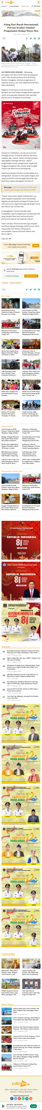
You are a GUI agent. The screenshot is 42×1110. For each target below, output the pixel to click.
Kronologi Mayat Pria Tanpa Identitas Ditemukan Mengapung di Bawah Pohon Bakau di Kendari (31, 332)
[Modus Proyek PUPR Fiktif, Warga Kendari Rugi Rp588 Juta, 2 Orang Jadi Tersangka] (31, 385)
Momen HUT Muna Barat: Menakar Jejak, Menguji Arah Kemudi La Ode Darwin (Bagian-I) (10, 972)
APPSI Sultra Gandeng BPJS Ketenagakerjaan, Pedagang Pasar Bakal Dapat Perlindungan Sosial (31, 461)
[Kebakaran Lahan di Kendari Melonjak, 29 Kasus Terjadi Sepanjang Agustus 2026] (31, 344)
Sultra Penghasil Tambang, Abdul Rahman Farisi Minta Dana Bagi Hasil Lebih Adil (26, 1018)
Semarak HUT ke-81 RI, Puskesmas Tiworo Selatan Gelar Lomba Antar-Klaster (26, 1037)
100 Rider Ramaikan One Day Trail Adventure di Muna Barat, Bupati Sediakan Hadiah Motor (22, 675)
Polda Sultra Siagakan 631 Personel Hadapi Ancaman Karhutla (10, 393)
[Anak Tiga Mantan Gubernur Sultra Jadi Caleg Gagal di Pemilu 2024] (31, 984)
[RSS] (30, 1099)
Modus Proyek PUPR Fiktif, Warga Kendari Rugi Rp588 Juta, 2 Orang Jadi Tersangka (31, 393)
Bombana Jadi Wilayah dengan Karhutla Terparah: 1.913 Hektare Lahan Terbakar (26, 1028)
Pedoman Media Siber (25, 1092)
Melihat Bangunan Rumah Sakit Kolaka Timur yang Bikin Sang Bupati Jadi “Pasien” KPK (10, 993)
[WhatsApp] (23, 1099)
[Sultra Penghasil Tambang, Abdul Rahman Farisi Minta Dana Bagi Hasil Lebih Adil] (7, 1021)
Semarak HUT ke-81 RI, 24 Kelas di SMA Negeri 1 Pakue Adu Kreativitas (22, 690)
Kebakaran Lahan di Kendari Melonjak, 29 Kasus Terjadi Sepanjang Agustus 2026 (31, 353)
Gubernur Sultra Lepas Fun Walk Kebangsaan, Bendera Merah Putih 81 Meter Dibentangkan (31, 373)
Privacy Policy (32, 1089)
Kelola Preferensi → (31, 276)
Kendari (5, 283)
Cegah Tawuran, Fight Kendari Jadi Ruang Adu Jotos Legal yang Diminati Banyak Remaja (30, 414)
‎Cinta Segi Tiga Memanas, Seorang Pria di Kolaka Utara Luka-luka (22, 697)
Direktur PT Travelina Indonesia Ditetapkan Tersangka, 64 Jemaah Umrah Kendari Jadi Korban (11, 414)
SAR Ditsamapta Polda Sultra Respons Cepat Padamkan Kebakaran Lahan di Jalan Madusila (9, 373)
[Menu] (3, 2)
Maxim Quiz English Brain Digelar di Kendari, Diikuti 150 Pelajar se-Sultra (10, 352)
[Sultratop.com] (10, 2)
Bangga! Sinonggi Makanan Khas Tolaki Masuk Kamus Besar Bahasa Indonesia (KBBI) (10, 439)
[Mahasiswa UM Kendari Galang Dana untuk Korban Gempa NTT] (11, 324)
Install (33, 1106)
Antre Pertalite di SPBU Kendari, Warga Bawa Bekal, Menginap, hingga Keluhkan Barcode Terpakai (31, 312)
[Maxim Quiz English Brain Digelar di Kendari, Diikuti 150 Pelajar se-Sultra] (11, 344)
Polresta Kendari (15, 283)
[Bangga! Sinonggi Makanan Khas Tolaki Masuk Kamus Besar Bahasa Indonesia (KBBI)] (11, 499)
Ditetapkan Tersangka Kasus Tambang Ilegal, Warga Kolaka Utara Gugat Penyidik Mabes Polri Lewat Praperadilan (23, 667)
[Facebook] (11, 1099)
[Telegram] (27, 1098)
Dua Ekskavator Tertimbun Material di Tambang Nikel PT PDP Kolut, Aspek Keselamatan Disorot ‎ (22, 682)
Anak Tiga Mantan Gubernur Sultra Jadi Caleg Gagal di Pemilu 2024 (31, 992)
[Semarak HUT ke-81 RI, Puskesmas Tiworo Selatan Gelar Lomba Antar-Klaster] (7, 1039)
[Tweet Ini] (30, 38)
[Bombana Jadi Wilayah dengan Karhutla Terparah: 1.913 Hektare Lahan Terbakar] (7, 1030)
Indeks (7, 1089)
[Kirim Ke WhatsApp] (38, 38)
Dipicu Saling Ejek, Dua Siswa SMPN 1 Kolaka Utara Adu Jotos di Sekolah (23, 659)
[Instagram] (19, 1099)
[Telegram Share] (34, 38)
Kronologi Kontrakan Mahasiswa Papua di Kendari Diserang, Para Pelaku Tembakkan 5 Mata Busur (11, 312)
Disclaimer (13, 1092)
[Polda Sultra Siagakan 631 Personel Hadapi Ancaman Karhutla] (11, 385)
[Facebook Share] (26, 38)
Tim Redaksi (14, 1089)
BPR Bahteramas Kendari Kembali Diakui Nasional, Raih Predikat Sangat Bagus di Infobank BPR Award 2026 (11, 454)
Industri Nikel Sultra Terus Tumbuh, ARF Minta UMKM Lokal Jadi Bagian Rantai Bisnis (26, 1010)
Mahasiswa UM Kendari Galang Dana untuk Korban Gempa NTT (10, 332)
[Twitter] (15, 1099)
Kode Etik (23, 1089)
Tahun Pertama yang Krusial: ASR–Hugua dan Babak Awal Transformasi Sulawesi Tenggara (30, 972)
